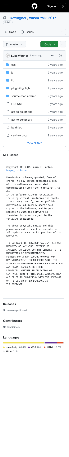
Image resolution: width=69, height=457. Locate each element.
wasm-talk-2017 (42, 18)
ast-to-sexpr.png (22, 111)
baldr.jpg (16, 127)
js (12, 72)
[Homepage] (34, 6)
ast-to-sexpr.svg (21, 119)
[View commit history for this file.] (60, 55)
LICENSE (16, 103)
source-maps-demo (23, 96)
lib (12, 80)
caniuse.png (19, 135)
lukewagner (17, 18)
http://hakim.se (16, 170)
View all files (34, 143)
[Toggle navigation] (6, 6)
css (13, 64)
